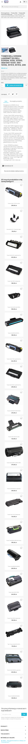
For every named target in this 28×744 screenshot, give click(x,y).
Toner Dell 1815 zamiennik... (14, 281)
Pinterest (16, 94)
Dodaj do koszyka (14, 85)
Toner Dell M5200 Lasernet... (14, 488)
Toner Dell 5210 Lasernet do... (14, 255)
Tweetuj (12, 94)
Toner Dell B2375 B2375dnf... (14, 411)
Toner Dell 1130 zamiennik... (14, 514)
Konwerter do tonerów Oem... (14, 229)
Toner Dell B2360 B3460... (14, 566)
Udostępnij (8, 94)
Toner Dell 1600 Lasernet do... (14, 385)
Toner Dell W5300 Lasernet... (14, 670)
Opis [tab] (6, 101)
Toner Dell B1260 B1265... (14, 696)
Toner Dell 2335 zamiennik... (14, 618)
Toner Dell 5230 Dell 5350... (14, 307)
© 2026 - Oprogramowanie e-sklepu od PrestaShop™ (13, 741)
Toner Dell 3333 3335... (14, 592)
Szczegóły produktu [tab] (16, 101)
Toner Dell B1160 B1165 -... (14, 333)
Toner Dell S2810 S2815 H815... (14, 462)
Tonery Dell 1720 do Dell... (14, 203)
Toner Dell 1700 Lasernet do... (14, 359)
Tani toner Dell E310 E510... (14, 644)
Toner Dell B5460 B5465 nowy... (14, 540)
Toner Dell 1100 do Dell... (14, 436)
